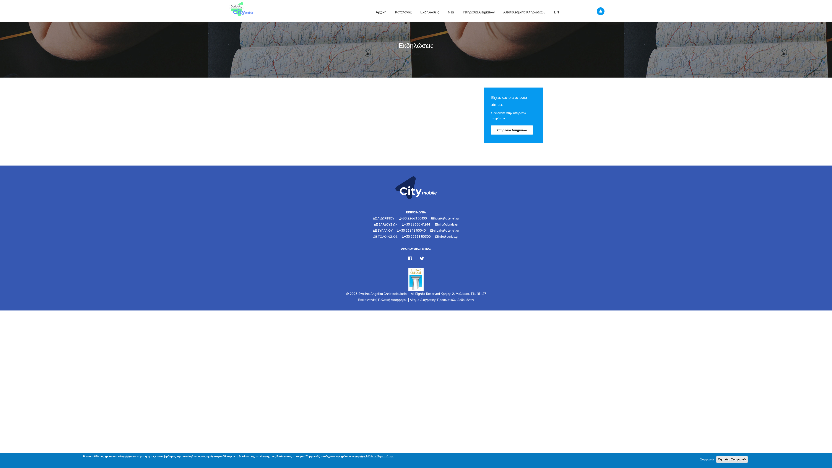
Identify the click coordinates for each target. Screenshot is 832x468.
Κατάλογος (403, 12)
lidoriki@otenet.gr (446, 218)
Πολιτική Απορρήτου (392, 300)
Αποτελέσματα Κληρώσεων (524, 12)
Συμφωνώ (707, 459)
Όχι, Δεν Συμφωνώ (732, 459)
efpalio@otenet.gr (446, 230)
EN (556, 12)
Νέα (451, 12)
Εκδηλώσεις (429, 12)
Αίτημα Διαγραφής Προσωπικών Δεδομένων (442, 300)
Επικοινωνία (367, 300)
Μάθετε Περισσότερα (380, 456)
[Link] (241, 10)
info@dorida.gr (448, 224)
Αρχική (381, 12)
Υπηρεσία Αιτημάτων (479, 12)
